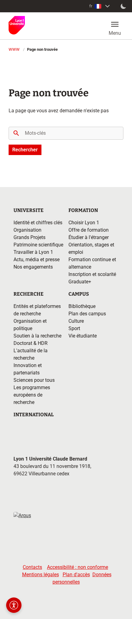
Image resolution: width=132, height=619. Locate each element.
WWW (14, 49)
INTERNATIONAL (34, 414)
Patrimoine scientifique (38, 245)
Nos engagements (33, 267)
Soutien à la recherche (37, 336)
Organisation (27, 230)
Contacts (32, 567)
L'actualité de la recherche (31, 354)
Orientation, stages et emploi (91, 248)
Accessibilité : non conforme (77, 567)
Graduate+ (79, 282)
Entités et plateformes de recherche (37, 310)
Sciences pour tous (34, 380)
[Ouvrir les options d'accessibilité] (13, 605)
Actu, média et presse (37, 259)
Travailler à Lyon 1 (33, 252)
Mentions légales (40, 574)
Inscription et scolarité (92, 274)
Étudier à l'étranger (88, 237)
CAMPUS (78, 294)
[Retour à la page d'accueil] (17, 25)
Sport (74, 328)
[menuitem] (100, 6)
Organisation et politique (30, 324)
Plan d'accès (76, 574)
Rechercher (25, 150)
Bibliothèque (81, 306)
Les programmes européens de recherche (32, 395)
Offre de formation (88, 230)
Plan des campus (87, 314)
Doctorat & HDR (31, 343)
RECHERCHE (29, 294)
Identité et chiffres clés (38, 223)
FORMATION (83, 210)
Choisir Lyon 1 (83, 223)
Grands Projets (29, 237)
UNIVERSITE (29, 210)
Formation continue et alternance (92, 263)
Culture (76, 321)
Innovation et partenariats (28, 369)
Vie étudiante (82, 336)
